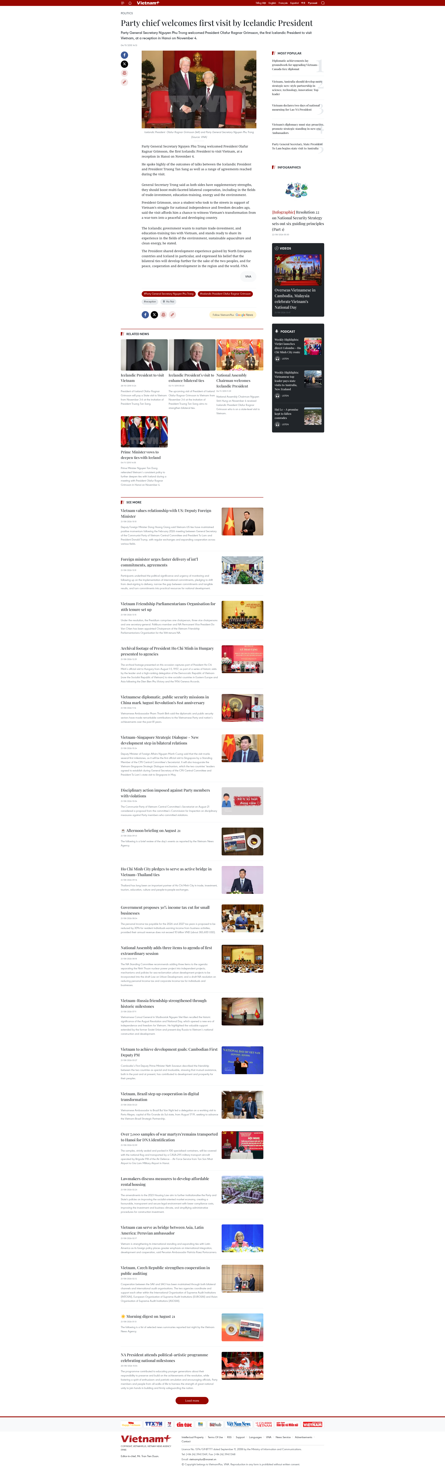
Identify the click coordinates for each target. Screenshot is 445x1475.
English (272, 3)
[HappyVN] (131, 1424)
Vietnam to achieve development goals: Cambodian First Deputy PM (169, 1052)
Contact (186, 1441)
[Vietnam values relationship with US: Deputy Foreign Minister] (242, 521)
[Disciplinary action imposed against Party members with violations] (242, 801)
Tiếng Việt (261, 3)
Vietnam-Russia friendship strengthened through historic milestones (164, 1003)
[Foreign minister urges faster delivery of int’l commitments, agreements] (242, 570)
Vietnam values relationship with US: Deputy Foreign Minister (166, 513)
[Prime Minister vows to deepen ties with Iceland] (144, 431)
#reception (150, 301)
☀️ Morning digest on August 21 (148, 1316)
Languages (255, 1437)
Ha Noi (170, 301)
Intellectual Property (193, 1437)
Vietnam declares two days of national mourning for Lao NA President (296, 107)
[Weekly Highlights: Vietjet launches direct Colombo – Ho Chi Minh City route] (313, 346)
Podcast (288, 331)
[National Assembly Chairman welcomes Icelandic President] (239, 355)
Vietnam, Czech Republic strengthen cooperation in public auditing (165, 1270)
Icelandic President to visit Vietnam (142, 377)
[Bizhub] (215, 1424)
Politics (127, 13)
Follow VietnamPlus (223, 314)
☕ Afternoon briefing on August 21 (150, 830)
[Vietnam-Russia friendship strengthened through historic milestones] (242, 1011)
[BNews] (200, 1424)
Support (240, 1437)
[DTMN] (287, 1424)
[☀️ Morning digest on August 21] (242, 1327)
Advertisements (303, 1437)
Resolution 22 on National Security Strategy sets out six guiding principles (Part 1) (298, 220)
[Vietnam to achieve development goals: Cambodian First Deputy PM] (242, 1060)
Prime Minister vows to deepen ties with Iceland (141, 454)
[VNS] (239, 1424)
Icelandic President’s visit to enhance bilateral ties (191, 377)
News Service (283, 1437)
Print (124, 73)
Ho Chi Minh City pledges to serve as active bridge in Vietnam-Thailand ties (166, 871)
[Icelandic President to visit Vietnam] (144, 355)
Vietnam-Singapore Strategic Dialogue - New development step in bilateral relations (160, 740)
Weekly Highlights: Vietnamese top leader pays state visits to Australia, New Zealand (287, 381)
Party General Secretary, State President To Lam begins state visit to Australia (297, 146)
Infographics (289, 167)
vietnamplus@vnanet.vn (202, 1459)
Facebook (124, 55)
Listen (285, 358)
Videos (285, 248)
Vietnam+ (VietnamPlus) (148, 3)
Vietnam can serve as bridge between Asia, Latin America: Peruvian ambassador (162, 1230)
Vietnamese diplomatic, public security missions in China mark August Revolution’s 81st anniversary (165, 699)
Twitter (124, 64)
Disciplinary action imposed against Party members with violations (165, 792)
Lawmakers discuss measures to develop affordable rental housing (165, 1181)
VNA (268, 1437)
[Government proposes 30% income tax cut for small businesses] (242, 918)
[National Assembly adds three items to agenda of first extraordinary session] (242, 959)
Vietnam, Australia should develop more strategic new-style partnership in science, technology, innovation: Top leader (297, 88)
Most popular (289, 53)
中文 (303, 3)
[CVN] (264, 1424)
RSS (229, 1437)
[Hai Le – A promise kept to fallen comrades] (313, 416)
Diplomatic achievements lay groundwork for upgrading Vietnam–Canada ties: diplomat (295, 65)
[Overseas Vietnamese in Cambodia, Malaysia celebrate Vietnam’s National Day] (298, 270)
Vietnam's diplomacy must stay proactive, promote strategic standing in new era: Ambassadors (298, 129)
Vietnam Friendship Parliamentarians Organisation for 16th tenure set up (168, 606)
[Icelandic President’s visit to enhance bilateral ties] (192, 355)
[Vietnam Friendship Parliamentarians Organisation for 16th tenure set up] (242, 615)
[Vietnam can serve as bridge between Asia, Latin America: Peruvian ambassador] (242, 1238)
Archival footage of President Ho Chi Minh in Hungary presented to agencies (167, 651)
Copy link (124, 82)
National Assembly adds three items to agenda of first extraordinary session (166, 950)
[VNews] (169, 1424)
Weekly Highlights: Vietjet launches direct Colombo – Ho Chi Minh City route (288, 346)
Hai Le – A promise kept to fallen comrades (286, 414)
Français (283, 3)
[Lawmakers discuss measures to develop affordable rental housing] (242, 1190)
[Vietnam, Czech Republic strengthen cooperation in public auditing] (242, 1279)
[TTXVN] (153, 1424)
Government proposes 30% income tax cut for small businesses (165, 910)
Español (294, 3)
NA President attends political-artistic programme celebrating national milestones (164, 1357)
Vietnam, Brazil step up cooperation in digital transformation (160, 1096)
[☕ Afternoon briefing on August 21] (242, 841)
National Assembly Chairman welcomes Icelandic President (233, 380)
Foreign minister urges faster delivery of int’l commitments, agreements (159, 561)
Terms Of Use (215, 1437)
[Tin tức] (184, 1424)
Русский (312, 3)
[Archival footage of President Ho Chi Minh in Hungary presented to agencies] (242, 659)
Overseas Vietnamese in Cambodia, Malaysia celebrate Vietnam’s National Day (295, 298)
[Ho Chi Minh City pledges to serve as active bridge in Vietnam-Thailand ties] (242, 880)
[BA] (312, 1424)
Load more (192, 1400)
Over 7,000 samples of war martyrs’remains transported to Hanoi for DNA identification (169, 1136)
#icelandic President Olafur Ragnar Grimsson (225, 293)
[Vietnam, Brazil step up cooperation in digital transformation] (242, 1105)
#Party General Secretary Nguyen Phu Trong (168, 293)
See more (133, 502)
